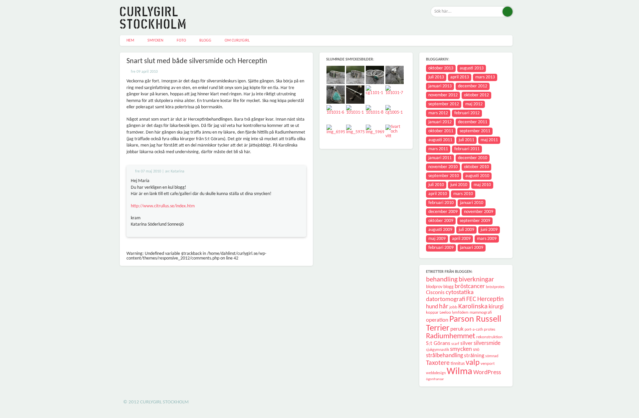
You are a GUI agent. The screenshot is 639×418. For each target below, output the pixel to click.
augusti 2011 (440, 140)
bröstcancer (470, 286)
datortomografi (445, 299)
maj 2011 (489, 140)
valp (473, 363)
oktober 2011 (440, 131)
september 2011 (475, 131)
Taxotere (438, 363)
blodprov (434, 286)
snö (476, 349)
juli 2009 (466, 229)
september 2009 (475, 220)
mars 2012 (438, 113)
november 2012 (443, 95)
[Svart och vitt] (395, 134)
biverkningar (476, 279)
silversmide (487, 343)
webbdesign (436, 373)
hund (432, 307)
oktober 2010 (476, 166)
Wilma (459, 371)
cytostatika (460, 292)
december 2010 (472, 158)
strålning (474, 356)
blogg (448, 286)
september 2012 (443, 104)
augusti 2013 (472, 68)
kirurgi (496, 307)
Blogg (205, 41)
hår (443, 306)
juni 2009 (489, 229)
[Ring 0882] (375, 75)
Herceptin (490, 299)
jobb (453, 307)
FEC (471, 299)
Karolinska (473, 306)
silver (466, 343)
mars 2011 (438, 149)
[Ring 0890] (355, 75)
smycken (461, 349)
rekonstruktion (489, 337)
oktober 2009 (440, 220)
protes (489, 329)
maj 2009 (437, 238)
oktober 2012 (476, 95)
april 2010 (437, 193)
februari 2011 (467, 149)
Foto (181, 41)
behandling (442, 279)
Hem (130, 41)
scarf (455, 344)
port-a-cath (474, 330)
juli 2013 (436, 77)
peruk (457, 329)
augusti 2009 (440, 229)
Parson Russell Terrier (463, 324)
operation (437, 320)
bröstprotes (495, 287)
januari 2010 (471, 202)
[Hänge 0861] (336, 95)
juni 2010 (458, 184)
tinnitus (458, 364)
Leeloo (445, 312)
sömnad (491, 356)
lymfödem (460, 313)
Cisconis (435, 292)
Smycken (155, 41)
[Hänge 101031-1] (355, 114)
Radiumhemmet (450, 336)
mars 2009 (487, 238)
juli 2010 (436, 184)
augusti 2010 (477, 175)
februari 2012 (467, 113)
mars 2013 (485, 77)
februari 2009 (441, 247)
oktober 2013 (440, 68)
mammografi (481, 312)
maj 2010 (482, 184)
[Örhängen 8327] (355, 95)
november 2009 (478, 211)
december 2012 (472, 86)
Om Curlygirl (237, 41)
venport (488, 364)
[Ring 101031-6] (336, 114)
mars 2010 (463, 193)
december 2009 (443, 211)
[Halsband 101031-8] (375, 114)
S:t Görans (438, 343)
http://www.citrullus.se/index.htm (163, 206)
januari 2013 (440, 86)
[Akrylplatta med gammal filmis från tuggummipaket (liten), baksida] (375, 134)
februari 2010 (441, 202)
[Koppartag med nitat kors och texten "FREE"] (375, 95)
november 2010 (443, 166)
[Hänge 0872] (395, 75)
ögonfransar (435, 379)
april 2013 (459, 77)
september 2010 (443, 175)
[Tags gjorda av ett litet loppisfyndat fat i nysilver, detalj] (355, 134)
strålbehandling (444, 356)
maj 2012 (474, 104)
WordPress (487, 372)
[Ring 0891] (336, 75)
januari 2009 (471, 247)
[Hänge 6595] (336, 134)
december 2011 (472, 122)
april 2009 (461, 238)
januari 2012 (440, 122)
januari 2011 (440, 158)
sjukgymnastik (437, 350)
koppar (432, 312)
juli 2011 (466, 140)
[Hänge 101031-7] (395, 95)
